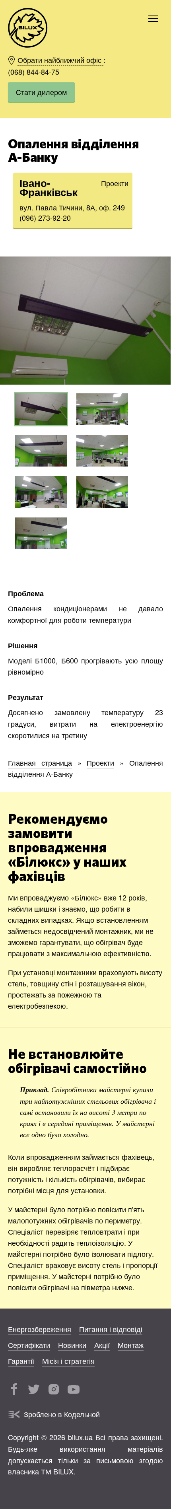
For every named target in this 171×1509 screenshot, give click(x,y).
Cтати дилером (41, 92)
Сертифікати (29, 1345)
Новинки (72, 1345)
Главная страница (40, 762)
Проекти (114, 183)
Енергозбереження (39, 1329)
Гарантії (21, 1360)
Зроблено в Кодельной (62, 1414)
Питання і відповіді (110, 1329)
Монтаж (131, 1345)
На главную (28, 28)
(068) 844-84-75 (33, 71)
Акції (102, 1345)
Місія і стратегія (68, 1360)
